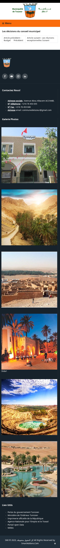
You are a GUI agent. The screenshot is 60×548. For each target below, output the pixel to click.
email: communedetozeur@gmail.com (29, 110)
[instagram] (18, 77)
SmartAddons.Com (30, 543)
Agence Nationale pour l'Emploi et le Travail (28, 522)
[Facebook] (5, 77)
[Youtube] (11, 77)
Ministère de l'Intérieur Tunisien (23, 515)
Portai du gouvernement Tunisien (23, 512)
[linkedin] (25, 77)
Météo (11, 528)
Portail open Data (16, 525)
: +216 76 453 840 (19, 107)
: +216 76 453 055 (22, 104)
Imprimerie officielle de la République (25, 518)
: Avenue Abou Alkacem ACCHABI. (31, 101)
